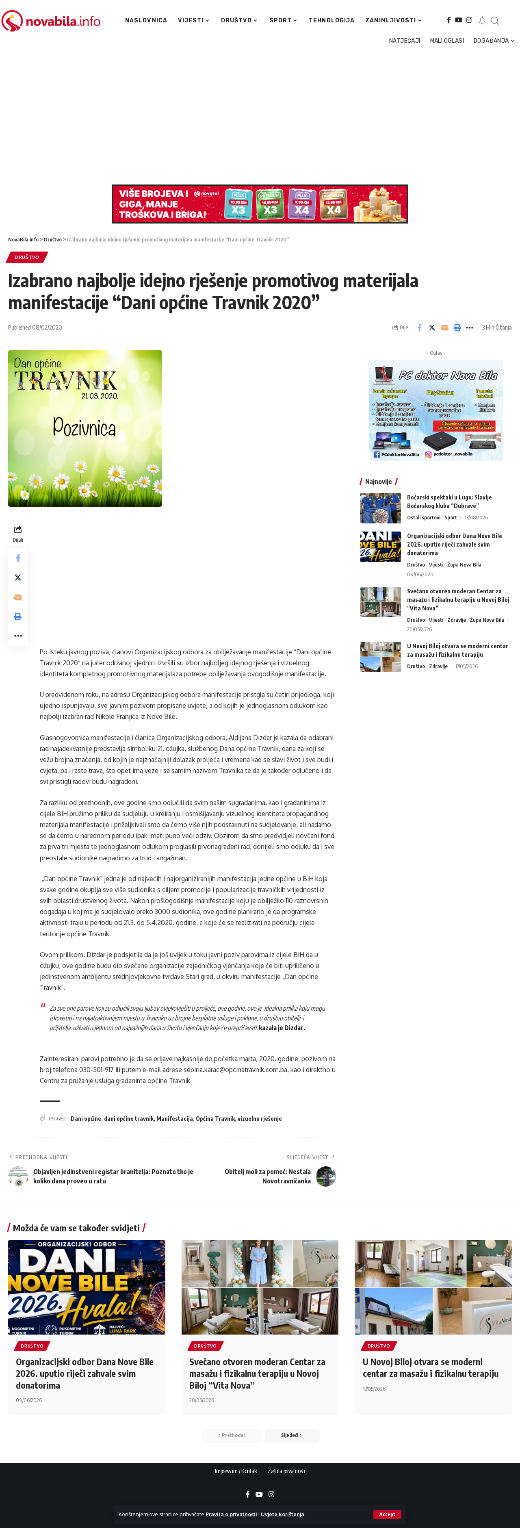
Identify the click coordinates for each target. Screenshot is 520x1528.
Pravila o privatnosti (231, 1514)
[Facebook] (449, 20)
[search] (494, 21)
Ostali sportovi (423, 517)
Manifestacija (174, 1118)
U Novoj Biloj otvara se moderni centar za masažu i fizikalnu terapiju (430, 1367)
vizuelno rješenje (260, 1118)
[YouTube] (458, 20)
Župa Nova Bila (464, 564)
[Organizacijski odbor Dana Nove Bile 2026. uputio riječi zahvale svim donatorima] (380, 547)
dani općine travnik (129, 1118)
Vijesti (436, 564)
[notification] (482, 20)
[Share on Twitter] (432, 327)
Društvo (27, 257)
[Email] (444, 327)
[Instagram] (469, 20)
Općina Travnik (215, 1118)
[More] (469, 327)
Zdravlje (456, 619)
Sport (450, 517)
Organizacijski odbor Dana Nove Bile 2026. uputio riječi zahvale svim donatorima (454, 544)
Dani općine (86, 1118)
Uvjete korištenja (282, 1514)
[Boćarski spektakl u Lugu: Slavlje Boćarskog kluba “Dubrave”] (380, 508)
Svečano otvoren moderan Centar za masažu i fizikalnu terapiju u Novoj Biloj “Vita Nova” (458, 599)
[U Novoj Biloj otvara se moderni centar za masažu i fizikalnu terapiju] (380, 657)
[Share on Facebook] (419, 327)
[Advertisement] (257, 115)
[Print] (457, 327)
